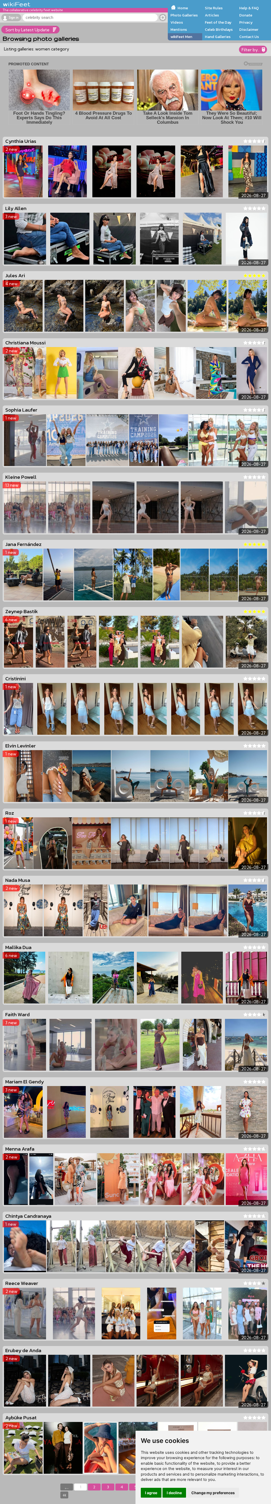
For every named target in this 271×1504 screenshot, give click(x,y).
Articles (212, 15)
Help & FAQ (249, 8)
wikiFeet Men (181, 37)
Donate (245, 15)
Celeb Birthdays (219, 29)
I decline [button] (174, 1492)
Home (183, 8)
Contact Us (249, 37)
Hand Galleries (218, 37)
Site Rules (214, 8)
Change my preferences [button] (213, 1492)
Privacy (246, 22)
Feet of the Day (218, 22)
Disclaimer (248, 29)
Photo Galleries (184, 15)
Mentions (178, 29)
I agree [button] (151, 1492)
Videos (176, 22)
